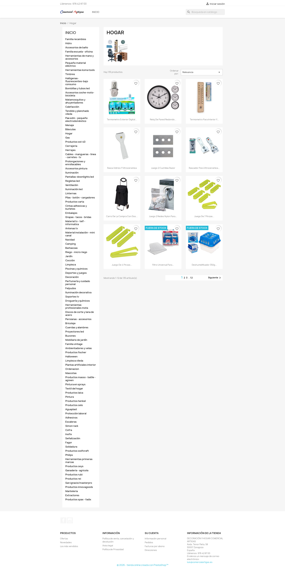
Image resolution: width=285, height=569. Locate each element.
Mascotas (71, 373)
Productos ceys (74, 466)
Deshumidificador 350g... (204, 264)
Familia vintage (74, 344)
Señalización (72, 438)
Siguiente (215, 278)
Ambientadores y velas (78, 348)
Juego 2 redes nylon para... (163, 216)
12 (191, 277)
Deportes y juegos (76, 272)
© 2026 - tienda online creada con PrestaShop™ (142, 565)
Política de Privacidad (113, 549)
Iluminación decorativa (78, 292)
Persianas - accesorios (78, 319)
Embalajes (71, 213)
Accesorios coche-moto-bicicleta (79, 94)
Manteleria (71, 491)
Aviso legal (107, 545)
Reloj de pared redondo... (163, 119)
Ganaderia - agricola (76, 470)
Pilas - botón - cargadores (80, 197)
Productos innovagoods (79, 487)
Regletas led (72, 181)
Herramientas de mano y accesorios (79, 57)
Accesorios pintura (76, 168)
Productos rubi (74, 474)
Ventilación (71, 185)
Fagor (68, 442)
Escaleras (71, 421)
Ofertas (64, 538)
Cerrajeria (71, 146)
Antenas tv (71, 228)
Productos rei (73, 478)
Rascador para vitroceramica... (204, 168)
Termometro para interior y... (204, 119)
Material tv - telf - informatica (75, 223)
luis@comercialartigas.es (199, 562)
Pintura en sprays (75, 384)
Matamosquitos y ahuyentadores (75, 101)
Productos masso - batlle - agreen (80, 379)
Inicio (95, 12)
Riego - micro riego (76, 252)
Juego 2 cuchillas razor (163, 168)
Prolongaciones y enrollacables (75, 163)
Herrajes (70, 150)
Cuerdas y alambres (76, 327)
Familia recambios (75, 39)
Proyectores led (74, 331)
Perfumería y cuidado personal (77, 283)
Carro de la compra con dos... (122, 216)
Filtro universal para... (163, 264)
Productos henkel (75, 401)
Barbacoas (71, 248)
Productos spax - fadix (78, 499)
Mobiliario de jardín (76, 340)
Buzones (70, 335)
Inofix (68, 434)
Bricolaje (70, 323)
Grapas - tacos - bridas (78, 217)
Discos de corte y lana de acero (79, 314)
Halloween (71, 356)
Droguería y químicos (77, 300)
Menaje (69, 125)
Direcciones (151, 550)
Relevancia (201, 72)
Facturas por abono (155, 546)
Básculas (70, 129)
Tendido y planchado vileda (77, 112)
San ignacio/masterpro (78, 482)
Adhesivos (71, 417)
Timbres (70, 74)
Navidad (70, 239)
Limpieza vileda (74, 360)
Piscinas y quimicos (76, 268)
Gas (67, 137)
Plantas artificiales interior (80, 364)
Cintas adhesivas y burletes (76, 207)
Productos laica (74, 392)
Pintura (69, 396)
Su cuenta (152, 533)
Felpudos (70, 288)
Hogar (68, 133)
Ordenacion (72, 369)
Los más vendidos (69, 546)
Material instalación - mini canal (80, 234)
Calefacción (72, 106)
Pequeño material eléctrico (75, 64)
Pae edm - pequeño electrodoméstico (76, 120)
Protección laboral (75, 413)
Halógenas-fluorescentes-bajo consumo (76, 81)
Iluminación (72, 172)
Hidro (68, 43)
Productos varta (74, 201)
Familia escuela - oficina (79, 51)
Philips (69, 455)
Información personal (155, 538)
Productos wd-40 (75, 141)
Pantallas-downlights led (79, 176)
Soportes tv (72, 296)
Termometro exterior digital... (122, 119)
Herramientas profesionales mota (76, 306)
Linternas (70, 193)
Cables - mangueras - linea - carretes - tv (80, 156)
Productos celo (74, 405)
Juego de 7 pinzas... (204, 216)
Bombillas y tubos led (77, 88)
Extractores (72, 495)
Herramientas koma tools (80, 70)
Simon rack (71, 426)
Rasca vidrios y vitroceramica (122, 168)
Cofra (68, 430)
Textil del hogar (74, 388)
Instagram (70, 520)
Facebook (63, 520)
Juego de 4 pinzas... (122, 264)
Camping (70, 243)
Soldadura (71, 446)
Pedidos (149, 542)
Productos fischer (75, 352)
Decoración (72, 277)
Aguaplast (71, 409)
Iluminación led (74, 189)
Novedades (66, 542)
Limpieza (70, 264)
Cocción (70, 260)
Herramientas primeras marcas (78, 461)
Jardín (68, 256)
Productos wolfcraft (77, 450)
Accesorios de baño (76, 47)
